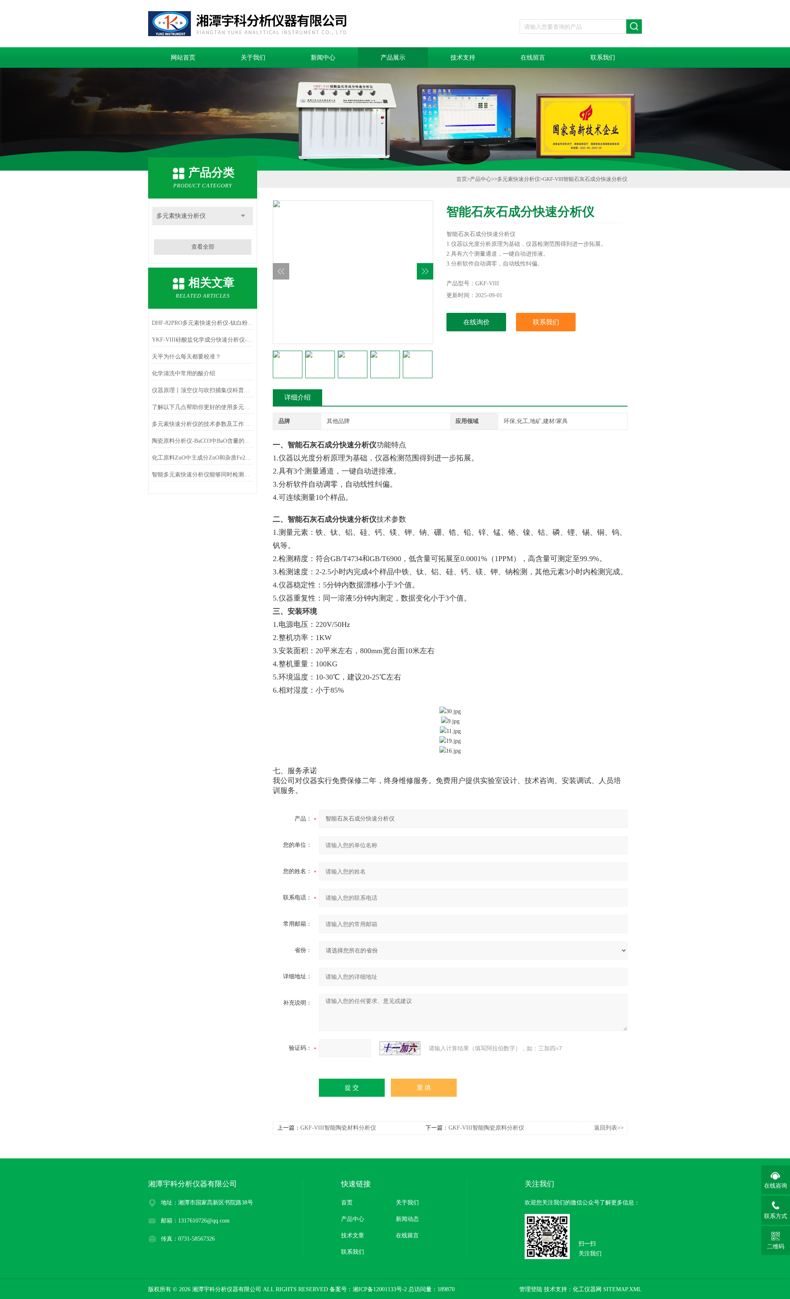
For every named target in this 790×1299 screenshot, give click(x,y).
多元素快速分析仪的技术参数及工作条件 (202, 424)
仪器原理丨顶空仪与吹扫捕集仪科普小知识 (202, 390)
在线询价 (476, 322)
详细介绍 (297, 397)
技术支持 (463, 57)
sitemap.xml (622, 1289)
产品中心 (480, 179)
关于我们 (253, 57)
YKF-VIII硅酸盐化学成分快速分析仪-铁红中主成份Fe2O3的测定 (202, 340)
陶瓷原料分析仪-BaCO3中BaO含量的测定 (202, 441)
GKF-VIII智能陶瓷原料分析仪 (486, 1128)
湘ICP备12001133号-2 (380, 1289)
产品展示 (393, 57)
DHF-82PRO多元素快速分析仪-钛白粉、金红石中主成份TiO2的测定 (202, 323)
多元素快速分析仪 (181, 216)
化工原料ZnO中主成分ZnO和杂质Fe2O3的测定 (202, 458)
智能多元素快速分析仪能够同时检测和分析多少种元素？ (202, 475)
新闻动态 (407, 1219)
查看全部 (202, 247)
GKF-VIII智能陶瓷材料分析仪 (338, 1128)
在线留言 (532, 57)
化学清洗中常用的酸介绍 (183, 373)
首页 (461, 179)
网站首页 (183, 57)
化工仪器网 (587, 1289)
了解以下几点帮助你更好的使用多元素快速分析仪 (202, 407)
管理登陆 (530, 1289)
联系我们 (602, 57)
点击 (243, 216)
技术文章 (352, 1235)
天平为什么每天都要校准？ (186, 357)
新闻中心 (323, 57)
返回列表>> (609, 1128)
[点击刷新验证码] (400, 1048)
